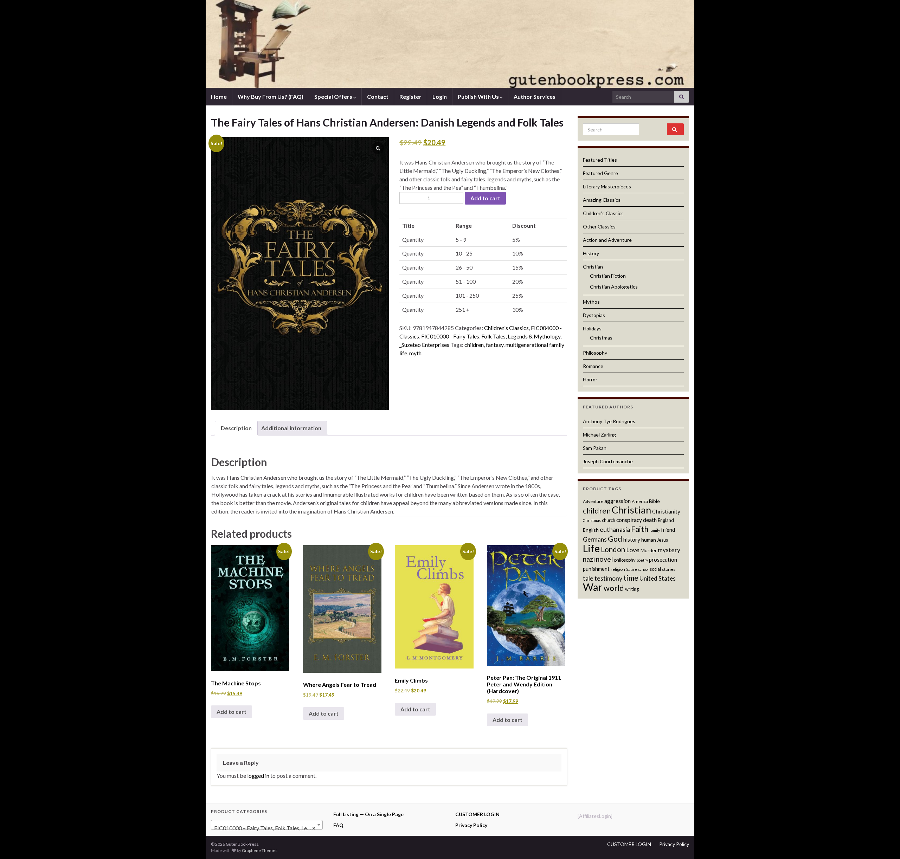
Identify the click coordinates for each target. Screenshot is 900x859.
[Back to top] (884, 843)
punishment (596, 569)
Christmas (601, 338)
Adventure (593, 501)
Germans (595, 539)
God (615, 538)
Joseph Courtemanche (608, 461)
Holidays (592, 328)
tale (588, 578)
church (608, 520)
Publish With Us (479, 96)
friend (668, 530)
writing (632, 589)
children (474, 344)
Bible (654, 501)
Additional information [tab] (291, 428)
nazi (589, 559)
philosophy (625, 560)
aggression (617, 501)
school (643, 569)
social (655, 569)
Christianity (666, 511)
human (648, 540)
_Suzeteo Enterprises (424, 344)
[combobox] (267, 825)
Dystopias (594, 315)
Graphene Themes (259, 850)
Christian (593, 267)
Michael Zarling (599, 435)
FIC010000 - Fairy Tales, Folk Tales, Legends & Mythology (490, 336)
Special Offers (333, 96)
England (666, 520)
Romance (593, 366)
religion (618, 569)
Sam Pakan (594, 448)
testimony (608, 578)
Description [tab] (236, 428)
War (593, 587)
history (631, 539)
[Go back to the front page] (450, 44)
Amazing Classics (602, 200)
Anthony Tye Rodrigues (609, 421)
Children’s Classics (603, 213)
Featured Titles (600, 160)
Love (632, 550)
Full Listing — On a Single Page (368, 814)
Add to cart (485, 198)
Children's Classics (506, 327)
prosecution (663, 559)
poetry (642, 560)
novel (604, 559)
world (614, 588)
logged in (258, 775)
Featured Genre (600, 173)
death (650, 520)
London (613, 549)
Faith (639, 529)
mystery (669, 550)
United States (657, 578)
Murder (649, 550)
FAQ (338, 825)
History (591, 253)
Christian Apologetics (614, 287)
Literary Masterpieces (607, 186)
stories (668, 569)
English (591, 530)
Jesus (662, 540)
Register (410, 96)
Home (219, 96)
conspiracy (629, 520)
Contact (377, 96)
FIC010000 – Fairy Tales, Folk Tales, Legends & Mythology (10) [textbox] (268, 828)
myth (415, 353)
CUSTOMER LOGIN (477, 814)
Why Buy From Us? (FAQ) (270, 96)
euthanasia (615, 529)
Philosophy (595, 353)
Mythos (591, 302)
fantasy (494, 344)
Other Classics (599, 227)
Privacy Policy (471, 825)
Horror (590, 379)
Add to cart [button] (231, 711)
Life (591, 548)
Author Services (534, 96)
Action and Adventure (607, 240)
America (640, 501)
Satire (631, 569)
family (654, 530)
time (630, 577)
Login (439, 96)
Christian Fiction (608, 276)
